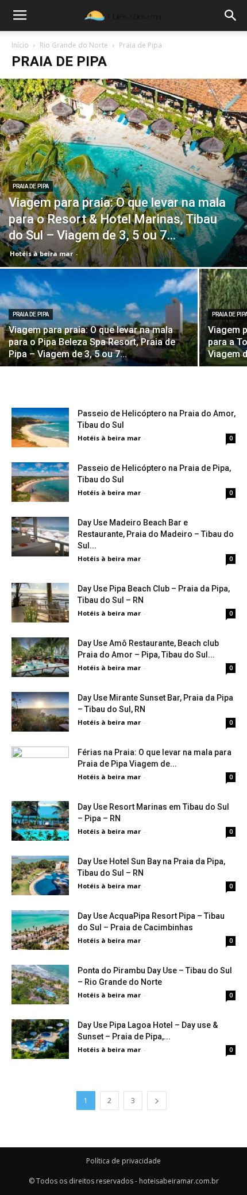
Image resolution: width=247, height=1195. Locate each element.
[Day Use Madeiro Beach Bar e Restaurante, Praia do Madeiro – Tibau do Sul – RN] (40, 536)
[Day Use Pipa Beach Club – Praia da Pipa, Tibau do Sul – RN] (40, 602)
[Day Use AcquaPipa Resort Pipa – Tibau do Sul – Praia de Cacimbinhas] (40, 930)
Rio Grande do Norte (74, 45)
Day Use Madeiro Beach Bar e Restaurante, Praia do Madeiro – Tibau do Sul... (156, 534)
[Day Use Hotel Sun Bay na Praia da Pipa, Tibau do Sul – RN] (40, 875)
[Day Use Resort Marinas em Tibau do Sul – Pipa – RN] (40, 821)
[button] (231, 15)
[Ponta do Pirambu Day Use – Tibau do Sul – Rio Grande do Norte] (40, 984)
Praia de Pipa (31, 186)
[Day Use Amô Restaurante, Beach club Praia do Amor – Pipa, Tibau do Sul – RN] (40, 657)
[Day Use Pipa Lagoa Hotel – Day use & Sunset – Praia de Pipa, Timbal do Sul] (40, 1039)
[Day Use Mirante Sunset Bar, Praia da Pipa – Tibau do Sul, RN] (40, 712)
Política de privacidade (123, 1161)
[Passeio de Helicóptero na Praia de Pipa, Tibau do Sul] (40, 482)
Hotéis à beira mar (41, 253)
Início (20, 45)
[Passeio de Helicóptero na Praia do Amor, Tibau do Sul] (40, 427)
